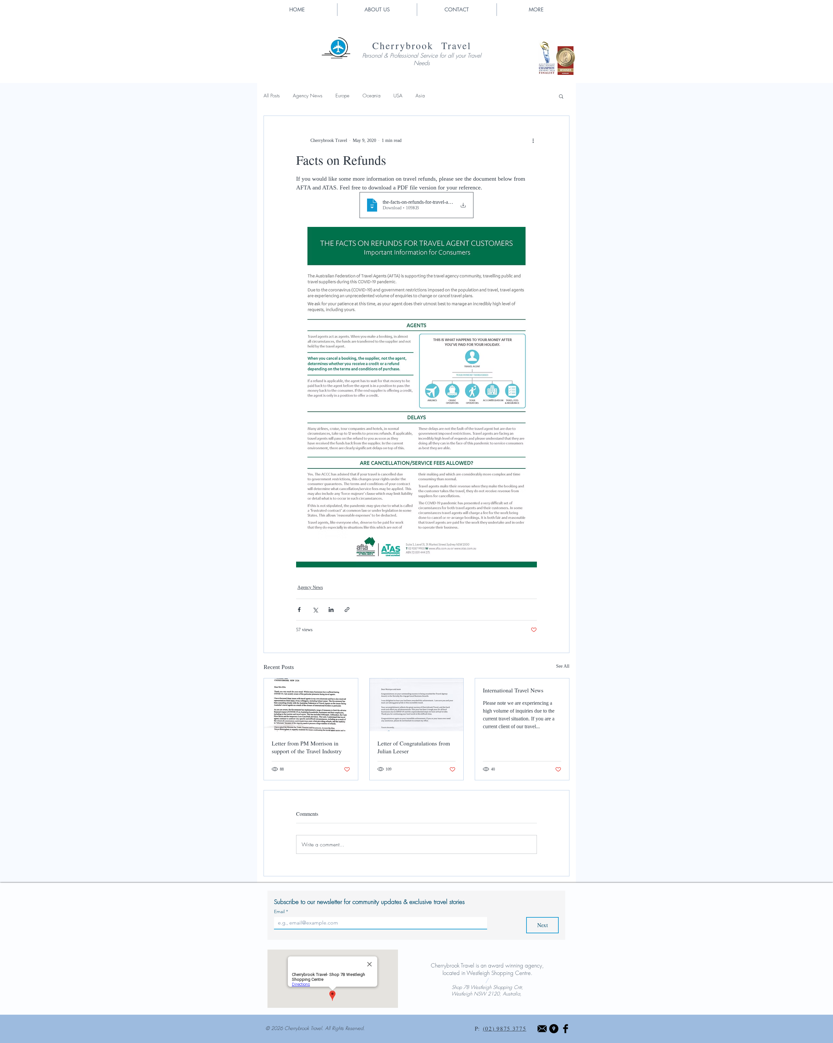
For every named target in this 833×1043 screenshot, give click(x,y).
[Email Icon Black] (542, 1028)
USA (398, 95)
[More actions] (533, 141)
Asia (420, 95)
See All (562, 666)
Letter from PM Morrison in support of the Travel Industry (307, 747)
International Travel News (513, 690)
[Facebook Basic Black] (565, 1028)
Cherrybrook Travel (421, 45)
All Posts (272, 95)
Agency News (307, 95)
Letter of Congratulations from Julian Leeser (413, 747)
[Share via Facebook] (299, 609)
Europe (342, 95)
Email (281, 911)
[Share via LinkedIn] (331, 609)
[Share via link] (347, 609)
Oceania (371, 95)
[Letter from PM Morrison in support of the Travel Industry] (311, 704)
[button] (536, 9)
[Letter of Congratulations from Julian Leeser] (417, 704)
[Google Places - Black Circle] (553, 1028)
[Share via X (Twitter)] (315, 609)
